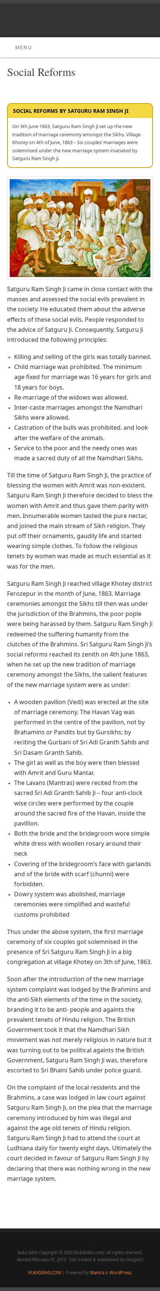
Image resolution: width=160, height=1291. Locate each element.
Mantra (97, 1272)
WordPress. (120, 1272)
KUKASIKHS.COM (44, 1272)
